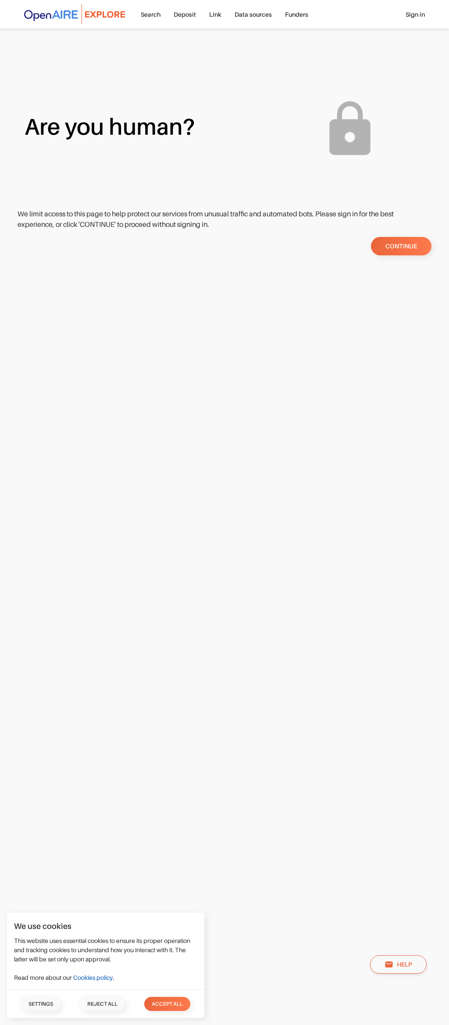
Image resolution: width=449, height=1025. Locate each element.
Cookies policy (93, 977)
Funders (296, 14)
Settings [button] (41, 1004)
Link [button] (215, 14)
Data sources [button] (253, 14)
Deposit (185, 14)
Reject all (102, 1004)
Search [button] (150, 14)
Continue (401, 246)
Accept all (167, 1004)
